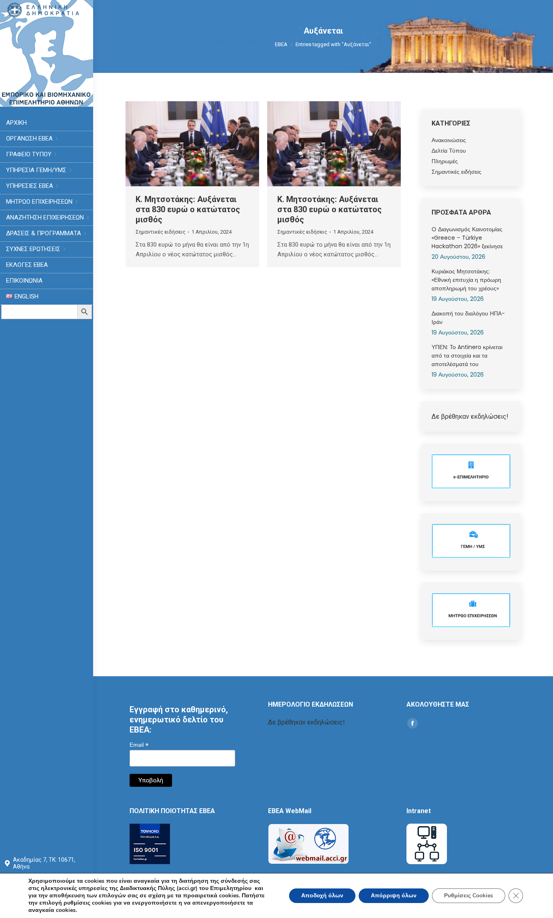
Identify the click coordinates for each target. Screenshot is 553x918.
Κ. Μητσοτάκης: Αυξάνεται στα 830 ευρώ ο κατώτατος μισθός (188, 209)
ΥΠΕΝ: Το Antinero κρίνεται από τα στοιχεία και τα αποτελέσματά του (467, 355)
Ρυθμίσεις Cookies (468, 895)
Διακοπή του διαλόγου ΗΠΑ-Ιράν (468, 317)
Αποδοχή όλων (322, 895)
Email (139, 745)
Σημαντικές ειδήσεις (160, 232)
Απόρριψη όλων (394, 895)
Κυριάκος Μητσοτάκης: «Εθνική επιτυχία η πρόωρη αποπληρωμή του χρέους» (466, 279)
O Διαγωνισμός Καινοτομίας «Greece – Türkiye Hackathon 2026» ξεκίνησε (467, 237)
